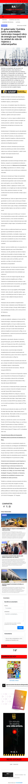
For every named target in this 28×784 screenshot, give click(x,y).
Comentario (6, 611)
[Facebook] (22, 1)
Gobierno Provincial (7, 22)
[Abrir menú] (3, 17)
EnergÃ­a (4, 19)
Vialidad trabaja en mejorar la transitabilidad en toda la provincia (13, 529)
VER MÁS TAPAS (14, 680)
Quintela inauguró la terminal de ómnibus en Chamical (13, 584)
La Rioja (18, 22)
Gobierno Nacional (14, 19)
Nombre (6, 605)
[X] (20, 1)
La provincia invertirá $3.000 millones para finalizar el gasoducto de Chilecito (12, 556)
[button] (17, 1)
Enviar (20, 627)
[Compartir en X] (7, 506)
